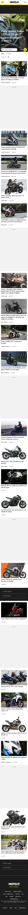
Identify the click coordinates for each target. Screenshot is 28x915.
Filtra (22, 49)
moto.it (11, 907)
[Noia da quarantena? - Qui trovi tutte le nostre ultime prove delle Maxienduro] (14, 842)
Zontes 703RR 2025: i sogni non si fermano (11, 342)
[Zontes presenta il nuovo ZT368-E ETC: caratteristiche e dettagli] (14, 138)
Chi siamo (11, 896)
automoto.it (4, 907)
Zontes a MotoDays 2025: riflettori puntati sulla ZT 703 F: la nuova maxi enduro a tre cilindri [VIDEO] (12, 291)
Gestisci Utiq (18, 896)
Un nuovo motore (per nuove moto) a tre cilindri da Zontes (13, 511)
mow (16, 907)
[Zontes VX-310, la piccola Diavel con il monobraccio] (14, 818)
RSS (6, 896)
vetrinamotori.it (22, 907)
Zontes (3, 57)
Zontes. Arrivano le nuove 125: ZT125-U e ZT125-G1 (14, 734)
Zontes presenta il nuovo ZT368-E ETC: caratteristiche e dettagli (13, 148)
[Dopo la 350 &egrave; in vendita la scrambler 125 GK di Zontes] (14, 476)
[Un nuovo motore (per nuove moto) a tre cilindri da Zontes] (14, 501)
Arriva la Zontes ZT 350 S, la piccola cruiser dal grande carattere (12, 438)
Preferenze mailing (14, 898)
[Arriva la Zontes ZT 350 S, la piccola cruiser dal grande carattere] (14, 428)
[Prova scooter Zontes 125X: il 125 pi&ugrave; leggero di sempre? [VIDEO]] (14, 68)
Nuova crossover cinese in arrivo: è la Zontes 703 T (12, 196)
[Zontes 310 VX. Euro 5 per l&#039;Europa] (14, 677)
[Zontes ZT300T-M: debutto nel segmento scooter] (14, 748)
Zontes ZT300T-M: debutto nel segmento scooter (13, 758)
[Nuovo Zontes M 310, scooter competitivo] (14, 609)
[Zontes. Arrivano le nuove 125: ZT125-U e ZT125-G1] (14, 724)
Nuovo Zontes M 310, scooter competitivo (13, 619)
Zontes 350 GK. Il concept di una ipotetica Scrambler (11, 580)
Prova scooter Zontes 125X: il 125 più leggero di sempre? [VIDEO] (12, 36)
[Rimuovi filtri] (8, 57)
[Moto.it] (14, 2)
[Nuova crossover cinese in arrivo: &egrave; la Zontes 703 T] (14, 186)
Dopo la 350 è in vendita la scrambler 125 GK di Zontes (13, 486)
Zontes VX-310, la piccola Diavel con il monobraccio (13, 828)
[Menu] (25, 2)
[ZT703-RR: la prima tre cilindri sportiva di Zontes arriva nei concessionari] (14, 211)
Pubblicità (17, 894)
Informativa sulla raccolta (6, 912)
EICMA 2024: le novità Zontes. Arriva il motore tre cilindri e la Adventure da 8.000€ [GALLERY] (13, 317)
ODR (22, 894)
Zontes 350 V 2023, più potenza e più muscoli (12, 462)
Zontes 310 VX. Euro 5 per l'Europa (12, 686)
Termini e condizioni (17, 891)
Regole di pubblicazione (8, 894)
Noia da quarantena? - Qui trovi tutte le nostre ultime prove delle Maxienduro (13, 852)
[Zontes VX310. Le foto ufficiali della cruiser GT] (14, 700)
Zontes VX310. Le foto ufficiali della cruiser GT (12, 710)
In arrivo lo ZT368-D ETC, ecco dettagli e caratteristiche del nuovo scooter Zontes (14, 172)
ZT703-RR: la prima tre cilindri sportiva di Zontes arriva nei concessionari (13, 221)
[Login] (2, 2)
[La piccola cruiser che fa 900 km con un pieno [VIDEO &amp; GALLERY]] (14, 358)
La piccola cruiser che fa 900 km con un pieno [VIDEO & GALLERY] (13, 369)
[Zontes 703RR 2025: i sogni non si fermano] (14, 332)
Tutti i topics (7, 591)
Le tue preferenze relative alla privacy (9, 914)
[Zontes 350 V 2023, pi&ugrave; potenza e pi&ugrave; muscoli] (14, 452)
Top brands (7, 596)
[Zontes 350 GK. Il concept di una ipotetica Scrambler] (14, 570)
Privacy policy (8, 891)
